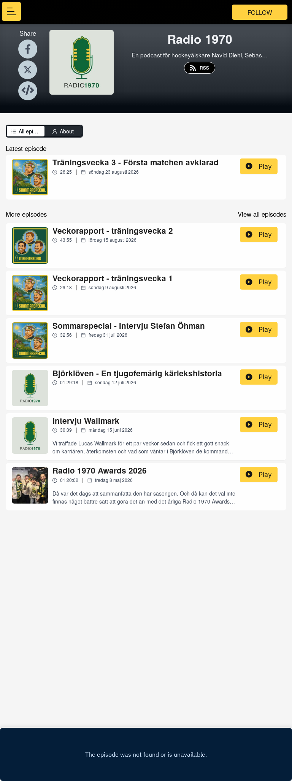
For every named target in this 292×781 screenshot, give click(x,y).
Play (265, 166)
